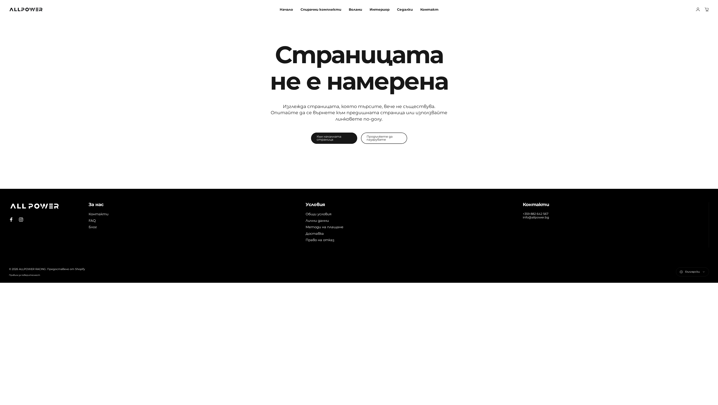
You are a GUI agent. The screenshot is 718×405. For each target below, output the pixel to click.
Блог (93, 227)
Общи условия (319, 214)
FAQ (92, 221)
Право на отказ (320, 240)
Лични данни (317, 221)
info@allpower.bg (536, 217)
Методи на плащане (324, 227)
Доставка (315, 234)
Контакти (98, 214)
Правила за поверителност (24, 275)
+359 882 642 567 (535, 214)
